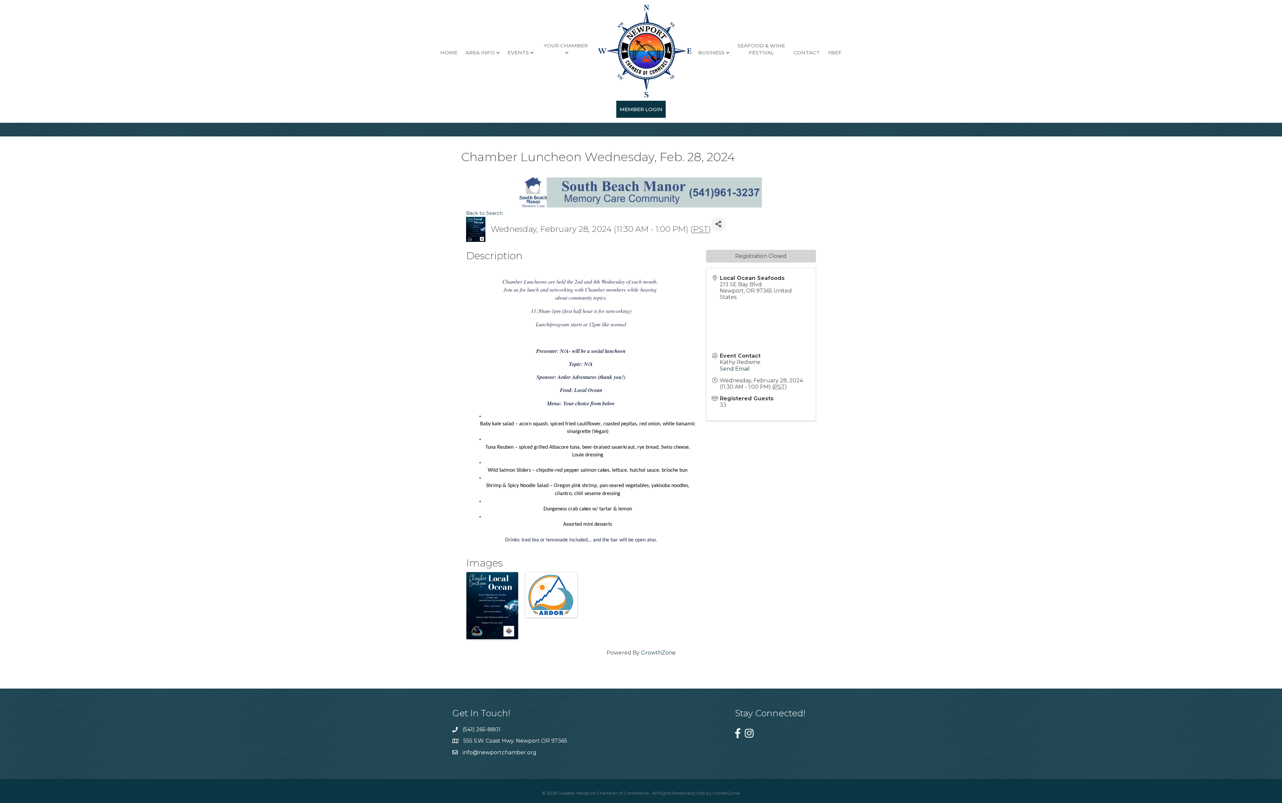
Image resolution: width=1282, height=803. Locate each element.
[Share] (718, 224)
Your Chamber (566, 45)
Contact (807, 52)
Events (518, 52)
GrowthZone (658, 653)
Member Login (641, 109)
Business (711, 52)
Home (448, 52)
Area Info (480, 52)
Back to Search (484, 213)
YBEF (835, 52)
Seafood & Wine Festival (761, 49)
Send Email (735, 369)
